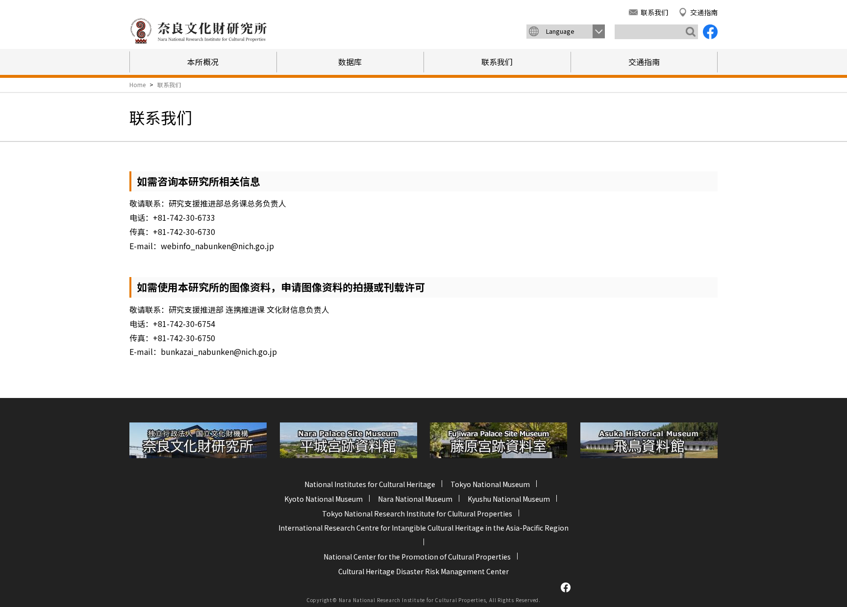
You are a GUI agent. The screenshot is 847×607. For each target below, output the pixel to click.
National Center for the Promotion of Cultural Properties (417, 556)
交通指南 (704, 12)
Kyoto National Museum (323, 499)
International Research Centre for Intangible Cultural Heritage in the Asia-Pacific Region (423, 528)
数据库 (350, 62)
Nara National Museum (415, 499)
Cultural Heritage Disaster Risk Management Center (423, 571)
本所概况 (203, 62)
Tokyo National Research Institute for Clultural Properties (417, 513)
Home (137, 84)
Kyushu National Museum (509, 499)
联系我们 (654, 12)
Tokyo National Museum (490, 484)
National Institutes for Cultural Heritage (369, 484)
